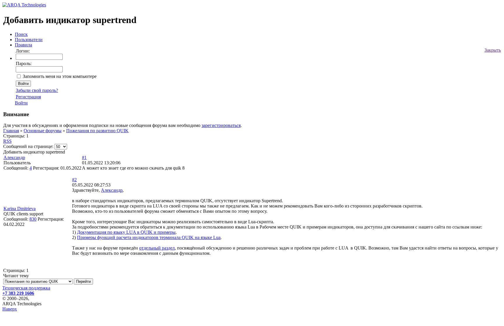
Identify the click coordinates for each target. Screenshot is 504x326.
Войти (21, 102)
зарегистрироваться (221, 125)
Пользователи (29, 39)
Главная (11, 130)
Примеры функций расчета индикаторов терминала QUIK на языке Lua (148, 237)
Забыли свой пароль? (37, 90)
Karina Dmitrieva (20, 208)
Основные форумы (43, 130)
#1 (84, 157)
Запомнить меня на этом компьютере (60, 76)
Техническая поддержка (26, 287)
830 (32, 219)
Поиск (21, 34)
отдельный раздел (157, 247)
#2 (74, 179)
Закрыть (492, 50)
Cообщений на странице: (28, 146)
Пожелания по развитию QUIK (97, 130)
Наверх (9, 308)
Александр (14, 157)
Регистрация (28, 96)
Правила (23, 44)
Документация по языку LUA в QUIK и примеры (126, 232)
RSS (7, 141)
